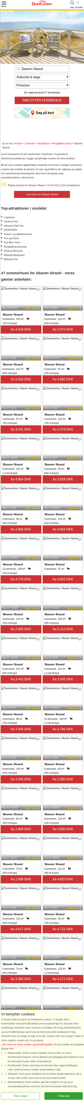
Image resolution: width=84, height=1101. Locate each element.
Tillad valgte (20, 1096)
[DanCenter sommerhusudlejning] (42, 4)
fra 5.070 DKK (63, 329)
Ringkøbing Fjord (61, 143)
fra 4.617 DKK (21, 929)
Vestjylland (44, 143)
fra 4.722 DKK (63, 929)
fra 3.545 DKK (63, 679)
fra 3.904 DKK (63, 529)
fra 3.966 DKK (21, 529)
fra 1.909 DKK (21, 829)
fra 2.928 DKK (63, 479)
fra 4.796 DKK (63, 729)
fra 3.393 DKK (21, 979)
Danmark (30, 143)
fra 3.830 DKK (63, 829)
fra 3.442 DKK (21, 679)
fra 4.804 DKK (21, 479)
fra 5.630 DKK (21, 379)
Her (11, 1048)
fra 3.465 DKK (21, 779)
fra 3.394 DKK (21, 729)
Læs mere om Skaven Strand (42, 194)
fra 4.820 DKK (63, 879)
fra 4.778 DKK (21, 579)
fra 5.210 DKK (63, 629)
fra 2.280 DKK (63, 779)
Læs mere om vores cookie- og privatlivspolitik (26, 1044)
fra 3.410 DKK (21, 329)
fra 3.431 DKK (21, 429)
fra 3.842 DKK (63, 579)
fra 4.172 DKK (63, 979)
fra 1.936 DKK (21, 879)
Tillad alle (63, 1096)
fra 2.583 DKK (21, 629)
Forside (18, 143)
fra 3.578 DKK (63, 429)
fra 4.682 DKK (63, 379)
